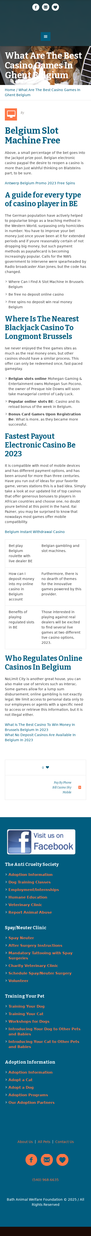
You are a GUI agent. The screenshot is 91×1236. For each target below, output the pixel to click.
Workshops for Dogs (29, 1021)
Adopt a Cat (20, 1080)
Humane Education (27, 897)
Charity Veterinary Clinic (33, 966)
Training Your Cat (25, 1014)
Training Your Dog (26, 1006)
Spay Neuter (21, 938)
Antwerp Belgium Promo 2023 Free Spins (40, 183)
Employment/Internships (33, 890)
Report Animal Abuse (30, 912)
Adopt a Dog (21, 1087)
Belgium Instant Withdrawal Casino (35, 532)
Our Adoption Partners (31, 1102)
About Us (25, 1141)
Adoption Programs (28, 1095)
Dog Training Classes (29, 882)
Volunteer (18, 981)
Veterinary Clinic (25, 905)
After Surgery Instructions (35, 945)
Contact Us (64, 1141)
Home (10, 90)
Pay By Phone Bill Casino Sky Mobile (61, 787)
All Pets (44, 1141)
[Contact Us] (45, 7)
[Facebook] (36, 7)
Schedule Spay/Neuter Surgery (40, 973)
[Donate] (55, 7)
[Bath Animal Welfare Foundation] (46, 21)
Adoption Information (30, 874)
